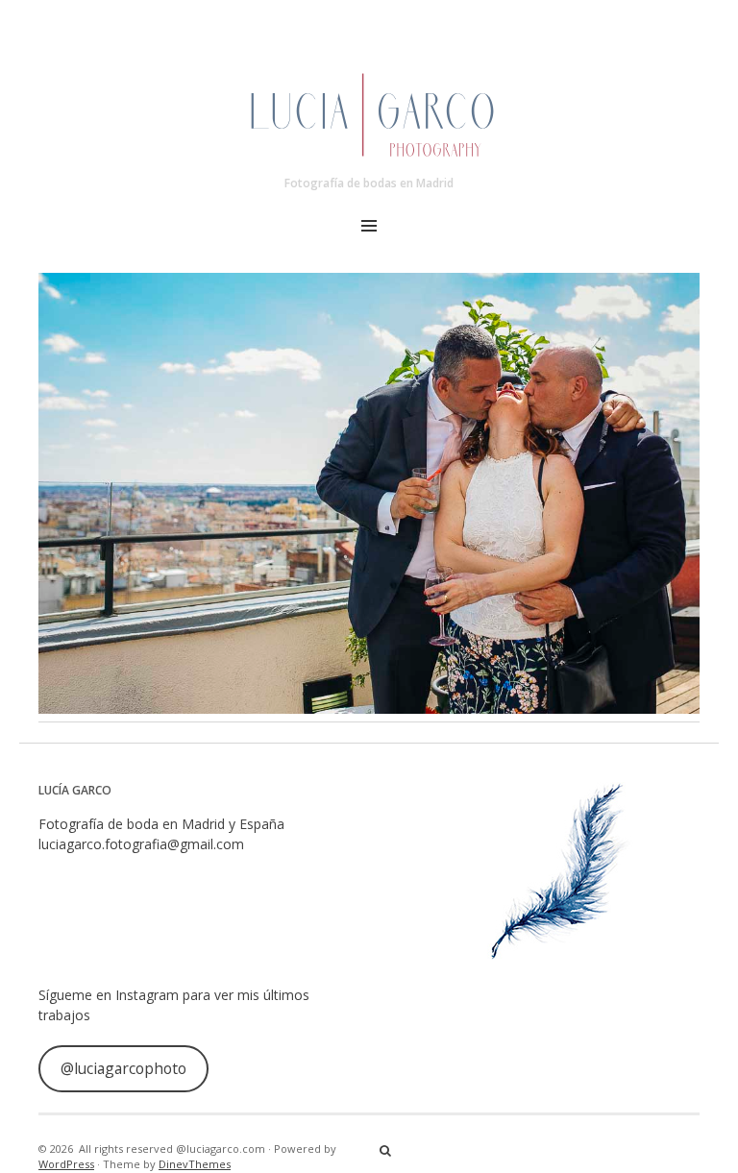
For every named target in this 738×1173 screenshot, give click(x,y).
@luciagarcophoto (123, 1068)
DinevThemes (195, 1164)
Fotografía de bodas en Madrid (369, 183)
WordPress (66, 1164)
